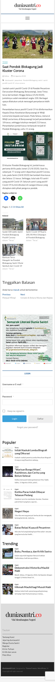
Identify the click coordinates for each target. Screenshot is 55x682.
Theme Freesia (31, 668)
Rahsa (6, 76)
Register (6, 646)
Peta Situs (6, 655)
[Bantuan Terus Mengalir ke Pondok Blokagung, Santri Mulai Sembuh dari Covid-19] (12, 250)
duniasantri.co (8, 668)
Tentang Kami (8, 637)
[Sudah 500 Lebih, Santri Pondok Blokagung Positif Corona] (12, 224)
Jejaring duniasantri (11, 640)
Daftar (40, 418)
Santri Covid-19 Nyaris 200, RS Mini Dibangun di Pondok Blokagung (36, 235)
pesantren (18, 80)
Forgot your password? (27, 427)
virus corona (20, 83)
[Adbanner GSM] (27, 316)
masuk (16, 289)
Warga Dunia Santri (10, 643)
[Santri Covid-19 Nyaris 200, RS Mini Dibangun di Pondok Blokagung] (36, 224)
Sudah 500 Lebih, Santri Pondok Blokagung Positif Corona (12, 235)
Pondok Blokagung (30, 80)
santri (40, 80)
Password (8, 396)
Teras (5, 62)
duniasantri (9, 80)
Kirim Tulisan (8, 649)
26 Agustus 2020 (19, 76)
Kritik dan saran (9, 652)
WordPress (42, 668)
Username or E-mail (12, 384)
